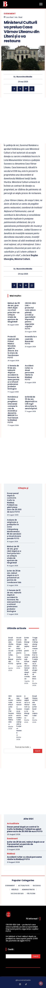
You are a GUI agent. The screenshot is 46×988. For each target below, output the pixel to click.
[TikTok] (26, 984)
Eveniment (10, 14)
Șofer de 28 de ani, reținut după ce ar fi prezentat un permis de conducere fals (14, 576)
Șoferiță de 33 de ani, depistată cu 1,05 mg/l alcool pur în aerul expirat (31, 403)
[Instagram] (20, 984)
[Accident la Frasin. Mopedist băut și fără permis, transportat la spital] (17, 634)
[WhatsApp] (31, 88)
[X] (20, 88)
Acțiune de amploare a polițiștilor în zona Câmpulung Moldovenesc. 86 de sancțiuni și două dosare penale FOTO (14, 529)
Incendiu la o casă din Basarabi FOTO (31, 340)
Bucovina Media (24, 77)
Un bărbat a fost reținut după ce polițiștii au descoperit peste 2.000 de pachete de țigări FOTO (22, 938)
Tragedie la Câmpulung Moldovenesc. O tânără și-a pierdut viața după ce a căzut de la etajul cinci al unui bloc (35, 658)
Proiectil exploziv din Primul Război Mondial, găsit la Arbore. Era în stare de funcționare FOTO (13, 347)
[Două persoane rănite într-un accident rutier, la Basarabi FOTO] (9, 634)
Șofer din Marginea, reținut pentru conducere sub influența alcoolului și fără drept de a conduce (27, 658)
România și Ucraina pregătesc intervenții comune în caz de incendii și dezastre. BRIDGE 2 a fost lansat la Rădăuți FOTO (13, 410)
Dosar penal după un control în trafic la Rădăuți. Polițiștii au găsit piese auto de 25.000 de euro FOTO (14, 502)
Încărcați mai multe (22, 747)
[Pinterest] (25, 88)
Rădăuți (11, 854)
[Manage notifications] (41, 983)
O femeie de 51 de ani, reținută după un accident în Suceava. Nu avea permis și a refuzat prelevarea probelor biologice (13, 377)
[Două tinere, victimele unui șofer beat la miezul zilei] (33, 693)
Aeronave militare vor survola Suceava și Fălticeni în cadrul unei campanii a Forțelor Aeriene (19, 714)
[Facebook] (14, 88)
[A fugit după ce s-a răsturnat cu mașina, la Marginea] (25, 693)
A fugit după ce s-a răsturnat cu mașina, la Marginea (27, 706)
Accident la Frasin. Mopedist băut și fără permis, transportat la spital (19, 650)
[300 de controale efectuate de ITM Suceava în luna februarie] (9, 693)
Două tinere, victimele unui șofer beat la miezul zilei (35, 706)
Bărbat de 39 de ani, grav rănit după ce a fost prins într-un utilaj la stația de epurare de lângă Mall (14, 312)
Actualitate (13, 823)
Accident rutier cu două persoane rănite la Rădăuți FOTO (29, 372)
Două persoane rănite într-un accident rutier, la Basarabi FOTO (10, 650)
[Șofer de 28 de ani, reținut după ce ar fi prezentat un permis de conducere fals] (31, 573)
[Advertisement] (23, 121)
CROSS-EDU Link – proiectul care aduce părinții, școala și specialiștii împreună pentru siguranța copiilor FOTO (30, 316)
